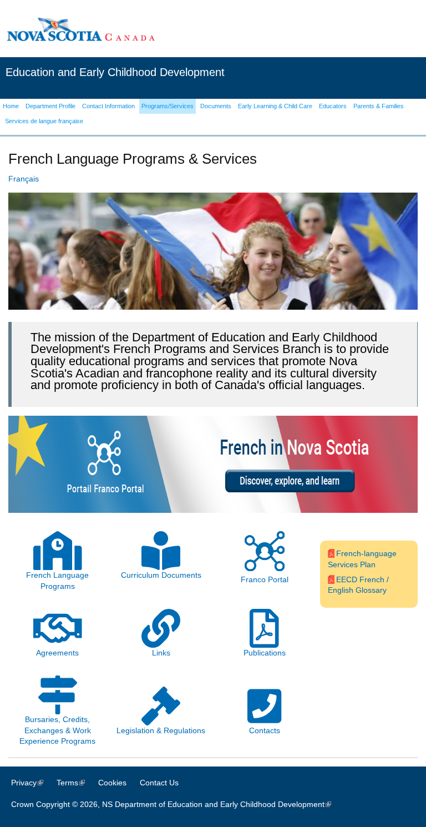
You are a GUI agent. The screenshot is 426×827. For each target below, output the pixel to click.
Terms (76, 782)
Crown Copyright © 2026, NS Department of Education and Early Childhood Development (176, 804)
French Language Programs (57, 580)
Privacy (32, 782)
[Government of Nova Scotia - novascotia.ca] (80, 29)
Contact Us (159, 782)
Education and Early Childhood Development (115, 72)
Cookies (112, 782)
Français (23, 178)
